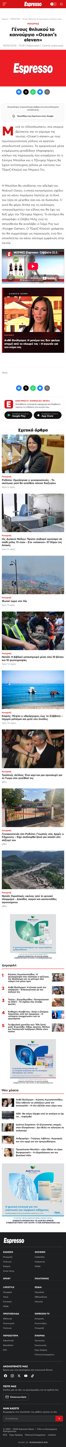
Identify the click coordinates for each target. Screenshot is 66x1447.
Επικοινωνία (40, 1345)
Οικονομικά (8, 1323)
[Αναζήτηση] (61, 4)
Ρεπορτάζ (7, 1257)
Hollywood (40, 1261)
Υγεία (5, 1297)
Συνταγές (7, 1301)
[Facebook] (19, 92)
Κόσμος (6, 1266)
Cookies (52, 1435)
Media (37, 1266)
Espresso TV (42, 1313)
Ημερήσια (39, 1292)
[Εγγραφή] (59, 1418)
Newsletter (8, 1345)
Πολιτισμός (42, 1278)
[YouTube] (25, 1375)
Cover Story (8, 1271)
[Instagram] (12, 1375)
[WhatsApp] (33, 92)
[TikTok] (32, 1375)
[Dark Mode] (53, 4)
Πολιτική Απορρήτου (35, 1435)
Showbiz (40, 1252)
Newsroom (33, 45)
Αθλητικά (7, 1318)
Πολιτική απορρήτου (44, 1354)
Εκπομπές (39, 1318)
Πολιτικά (7, 1328)
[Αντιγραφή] (47, 92)
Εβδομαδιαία (41, 1297)
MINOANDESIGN (38, 1442)
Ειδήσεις (8, 1252)
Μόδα (6, 1306)
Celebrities (40, 1257)
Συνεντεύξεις (41, 1323)
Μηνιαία (39, 1301)
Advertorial (8, 1340)
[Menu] (4, 4)
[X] (19, 1375)
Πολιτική (7, 1261)
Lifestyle (8, 1287)
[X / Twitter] (26, 92)
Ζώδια (38, 1287)
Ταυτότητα (40, 1340)
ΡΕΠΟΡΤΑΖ (33, 24)
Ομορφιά (7, 1292)
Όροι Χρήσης (41, 1350)
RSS (5, 1350)
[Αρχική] (14, 1241)
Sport (6, 1278)
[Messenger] (40, 92)
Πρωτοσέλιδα (11, 1313)
